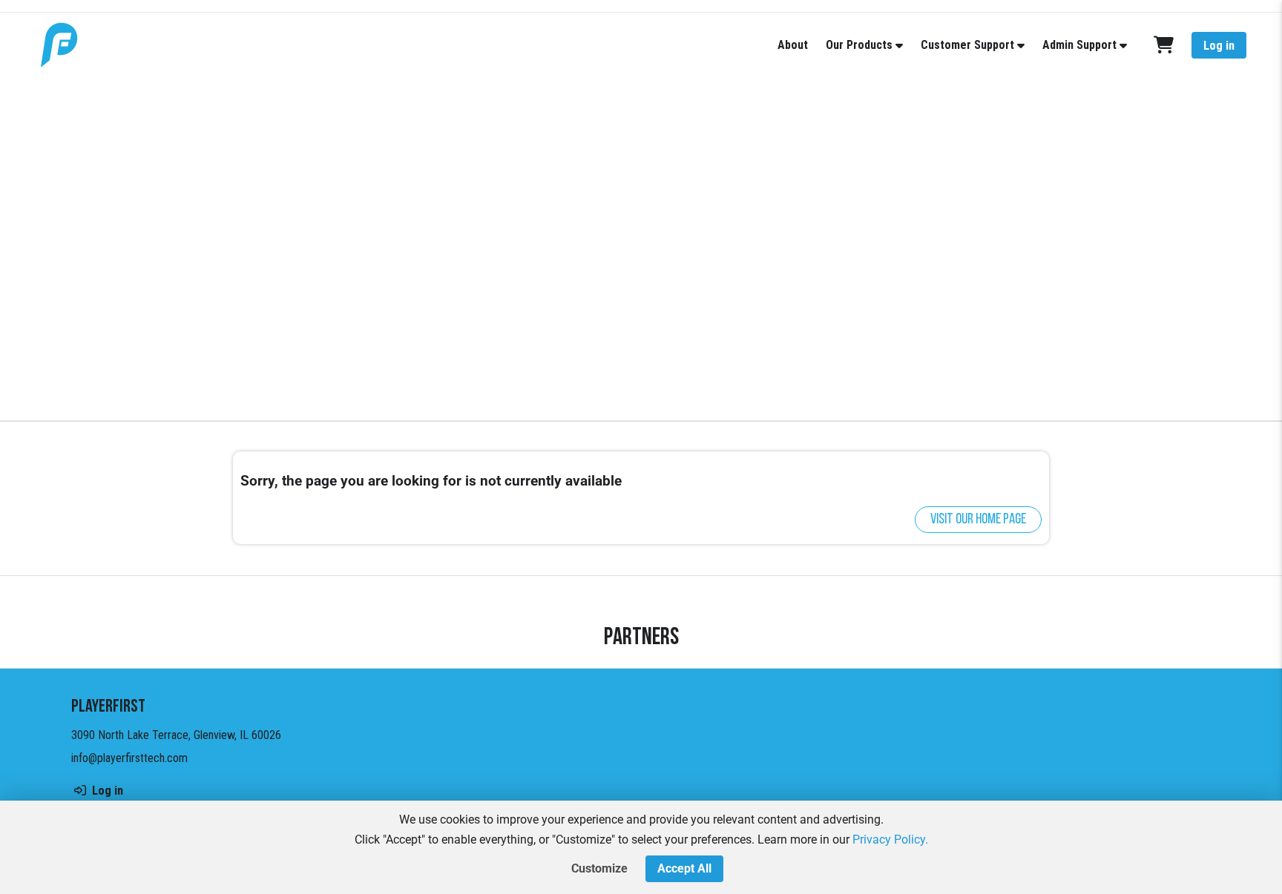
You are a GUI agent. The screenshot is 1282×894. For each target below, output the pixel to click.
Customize (599, 868)
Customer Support (967, 45)
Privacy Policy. (890, 839)
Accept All (684, 868)
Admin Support (1079, 45)
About (793, 45)
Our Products (859, 45)
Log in (1219, 46)
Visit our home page (978, 519)
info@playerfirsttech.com (129, 758)
